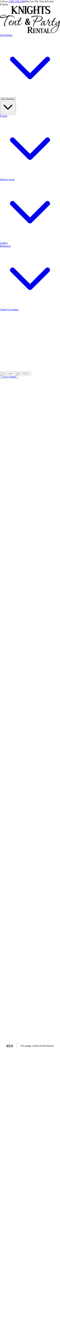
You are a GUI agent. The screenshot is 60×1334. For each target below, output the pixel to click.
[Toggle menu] (17, 377)
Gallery (4, 243)
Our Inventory (7, 99)
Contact (14, 309)
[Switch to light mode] (1, 377)
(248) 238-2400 (17, 1)
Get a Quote (9, 376)
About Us (5, 309)
